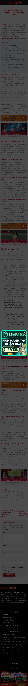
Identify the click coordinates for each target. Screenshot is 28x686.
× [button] (24, 332)
